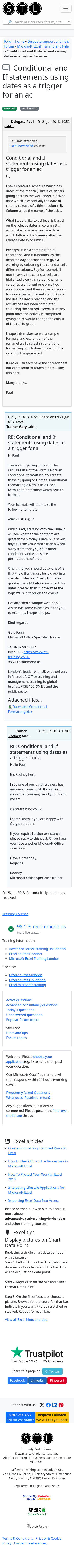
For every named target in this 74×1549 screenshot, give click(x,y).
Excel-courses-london (25, 975)
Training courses (15, 914)
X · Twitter (52, 1371)
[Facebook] (48, 1404)
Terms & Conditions (17, 1538)
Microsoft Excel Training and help (43, 46)
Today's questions (20, 1010)
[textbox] (37, 22)
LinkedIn (37, 1380)
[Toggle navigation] (66, 9)
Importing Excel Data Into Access (33, 1200)
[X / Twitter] (42, 1404)
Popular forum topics (22, 1019)
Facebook (17, 1380)
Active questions (19, 1000)
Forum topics (16, 1037)
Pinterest (57, 1380)
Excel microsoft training (27, 985)
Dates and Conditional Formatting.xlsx (27, 709)
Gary (23, 426)
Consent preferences (30, 1543)
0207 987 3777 (20, 1415)
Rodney (14, 736)
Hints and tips (17, 1033)
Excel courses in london (27, 980)
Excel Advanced (21, 146)
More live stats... (28, 932)
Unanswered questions (24, 1015)
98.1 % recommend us (41, 926)
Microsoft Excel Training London (34, 958)
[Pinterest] (61, 1404)
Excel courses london (25, 953)
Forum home (14, 41)
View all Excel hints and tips (26, 1319)
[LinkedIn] (54, 1404)
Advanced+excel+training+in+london (37, 949)
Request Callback (52, 1415)
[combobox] (37, 22)
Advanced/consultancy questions (32, 1005)
